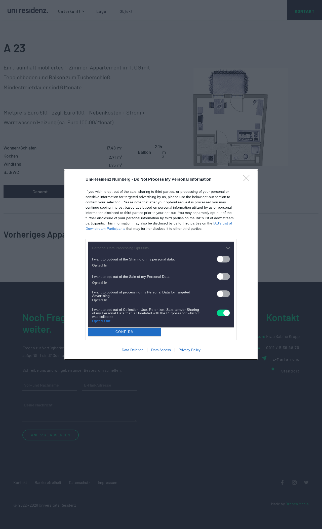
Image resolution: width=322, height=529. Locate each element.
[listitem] (161, 248)
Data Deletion (132, 350)
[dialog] (161, 264)
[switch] (223, 259)
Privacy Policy (189, 350)
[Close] (248, 179)
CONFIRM (124, 332)
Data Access (161, 350)
